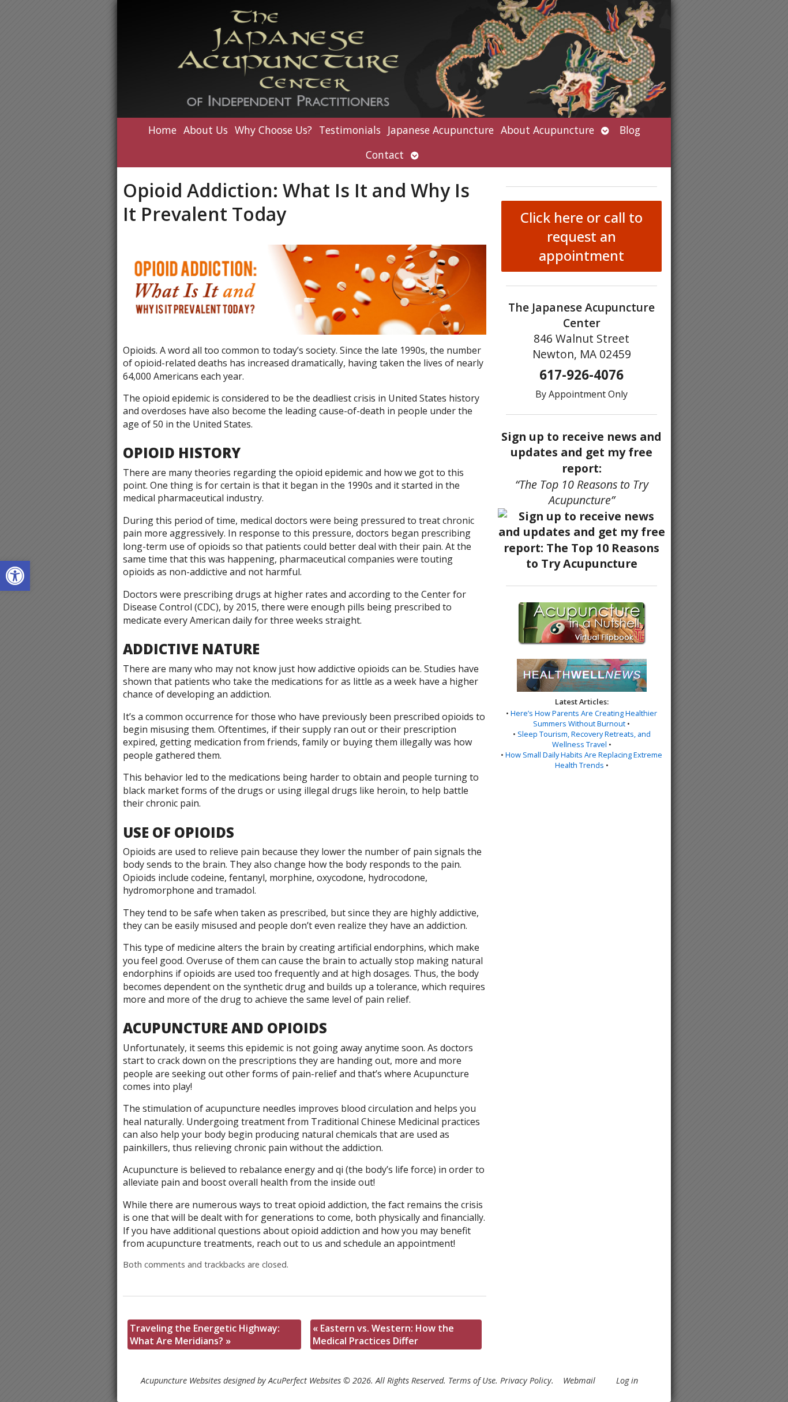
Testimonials (350, 130)
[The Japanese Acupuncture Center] (394, 59)
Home (162, 130)
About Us (205, 130)
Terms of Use (472, 1380)
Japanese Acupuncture (441, 130)
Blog (630, 130)
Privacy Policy (525, 1380)
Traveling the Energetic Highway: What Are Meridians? (205, 1334)
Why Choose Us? (273, 130)
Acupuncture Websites (181, 1380)
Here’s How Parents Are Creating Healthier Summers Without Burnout (584, 718)
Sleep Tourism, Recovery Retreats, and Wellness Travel (584, 739)
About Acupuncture (547, 130)
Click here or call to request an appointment (581, 236)
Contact (385, 155)
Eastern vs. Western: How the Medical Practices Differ (383, 1334)
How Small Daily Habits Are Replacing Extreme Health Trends (583, 759)
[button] (15, 576)
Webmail (579, 1380)
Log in (627, 1380)
